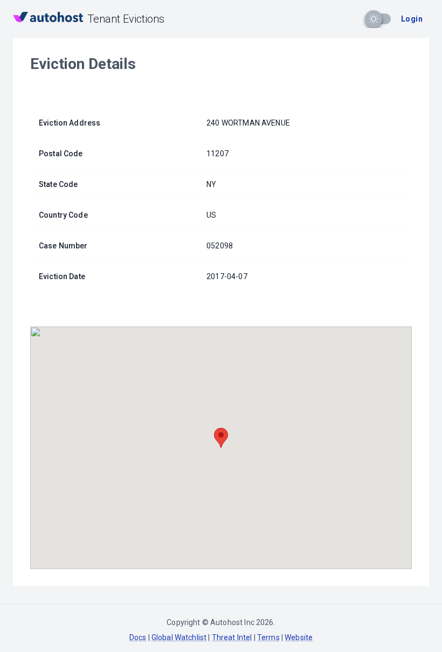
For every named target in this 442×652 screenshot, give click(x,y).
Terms (268, 637)
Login (412, 19)
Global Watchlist (178, 637)
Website (299, 637)
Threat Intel (232, 637)
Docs (138, 637)
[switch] (373, 18)
